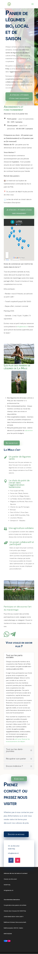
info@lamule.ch (22, 327)
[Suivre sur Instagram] (17, 860)
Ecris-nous (19, 778)
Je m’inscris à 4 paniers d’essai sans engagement (19, 96)
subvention (29, 430)
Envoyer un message (16, 834)
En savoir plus (12, 443)
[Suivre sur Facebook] (11, 860)
